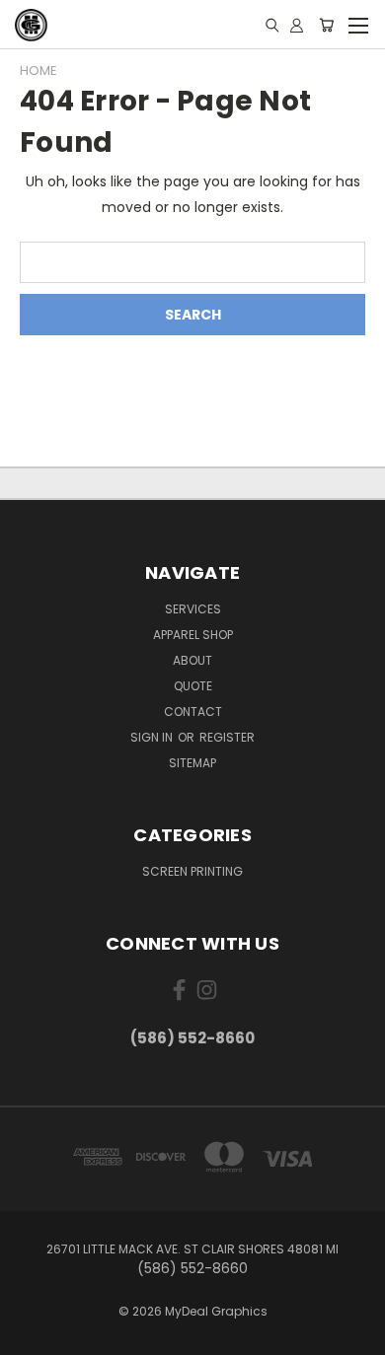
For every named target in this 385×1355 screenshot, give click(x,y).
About (192, 660)
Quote (193, 686)
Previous (30, 1335)
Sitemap (192, 762)
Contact (193, 711)
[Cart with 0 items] (326, 24)
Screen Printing (192, 871)
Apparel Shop (193, 634)
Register (227, 737)
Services (193, 609)
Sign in (153, 737)
